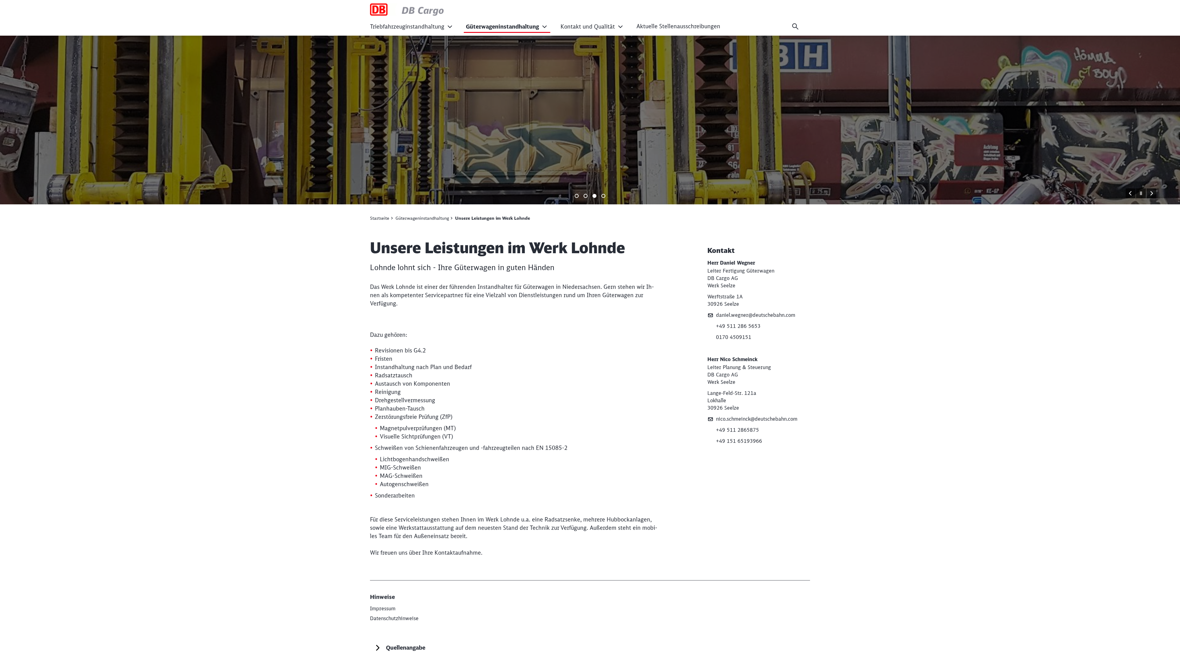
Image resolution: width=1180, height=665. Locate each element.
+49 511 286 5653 (738, 326)
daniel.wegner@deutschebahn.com (755, 315)
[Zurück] (1130, 193)
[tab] (577, 196)
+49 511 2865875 (737, 430)
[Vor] (1151, 193)
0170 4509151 (733, 337)
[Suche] (795, 26)
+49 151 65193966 (739, 441)
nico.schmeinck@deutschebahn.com (756, 419)
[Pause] (1141, 193)
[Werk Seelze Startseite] (441, 9)
